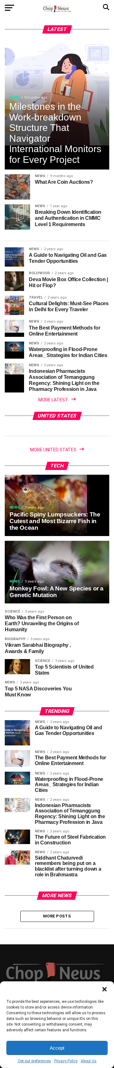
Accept (57, 1048)
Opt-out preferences (34, 1061)
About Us (89, 1061)
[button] (104, 989)
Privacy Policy (66, 1061)
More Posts (57, 916)
